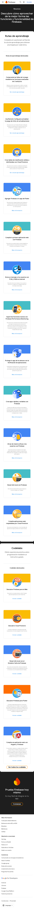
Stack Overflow (5, 860)
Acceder (29, 2)
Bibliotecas (4, 829)
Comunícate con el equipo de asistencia (12, 858)
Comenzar (17, 804)
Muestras (3, 826)
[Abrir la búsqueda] (20, 2)
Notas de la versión (6, 866)
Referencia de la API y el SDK (9, 823)
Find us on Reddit (6, 842)
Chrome (3, 885)
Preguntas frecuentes (7, 871)
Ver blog (3, 839)
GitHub (3, 831)
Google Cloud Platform (7, 891)
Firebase (3, 888)
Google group (5, 863)
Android (3, 882)
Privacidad (13, 901)
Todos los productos (6, 894)
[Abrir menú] (3, 2)
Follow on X (4, 844)
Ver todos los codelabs (17, 767)
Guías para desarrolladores (8, 820)
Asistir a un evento (6, 850)
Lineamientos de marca (7, 869)
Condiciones (4, 901)
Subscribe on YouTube (7, 847)
